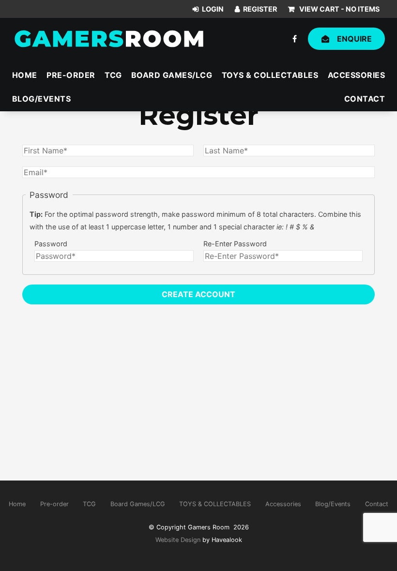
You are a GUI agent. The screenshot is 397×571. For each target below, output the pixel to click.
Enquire (354, 39)
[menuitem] (17, 504)
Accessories (356, 75)
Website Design (177, 539)
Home (24, 75)
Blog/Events (41, 99)
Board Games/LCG (172, 75)
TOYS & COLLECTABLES (270, 75)
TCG (113, 75)
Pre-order (70, 75)
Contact (364, 99)
